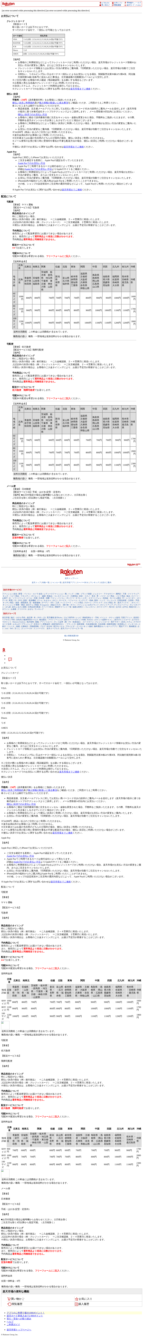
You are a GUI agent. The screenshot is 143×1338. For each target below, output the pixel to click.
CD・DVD (18, 600)
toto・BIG (9, 628)
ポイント (135, 603)
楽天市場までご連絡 (80, 89)
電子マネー (115, 622)
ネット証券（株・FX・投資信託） (68, 622)
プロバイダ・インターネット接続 (79, 626)
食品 (128, 596)
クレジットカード (102, 622)
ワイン (53, 598)
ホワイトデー (102, 607)
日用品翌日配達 (34, 607)
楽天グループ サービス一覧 (72, 628)
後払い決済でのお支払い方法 (32, 114)
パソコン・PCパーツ (66, 598)
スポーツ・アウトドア (93, 603)
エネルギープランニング (23, 624)
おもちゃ (47, 600)
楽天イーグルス (53, 628)
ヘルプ (10, 1321)
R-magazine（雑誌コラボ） (51, 605)
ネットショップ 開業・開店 (14, 605)
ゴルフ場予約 (69, 617)
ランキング (94, 582)
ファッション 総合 (9, 594)
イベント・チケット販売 (110, 617)
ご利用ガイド (13, 1324)
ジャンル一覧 (56, 582)
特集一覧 (45, 582)
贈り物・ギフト (69, 605)
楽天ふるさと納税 (19, 607)
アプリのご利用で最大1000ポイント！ (26, 1313)
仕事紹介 (24, 626)
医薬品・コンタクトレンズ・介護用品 (62, 596)
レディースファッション (54, 594)
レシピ (78, 617)
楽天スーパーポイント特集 (75, 620)
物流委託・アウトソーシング (51, 620)
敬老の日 (132, 607)
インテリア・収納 (85, 600)
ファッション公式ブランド (88, 605)
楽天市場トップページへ (19, 1330)
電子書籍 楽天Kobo (54, 617)
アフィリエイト (46, 622)
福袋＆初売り (78, 607)
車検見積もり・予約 (90, 617)
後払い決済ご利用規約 (23, 103)
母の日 (112, 607)
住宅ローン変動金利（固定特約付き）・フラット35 (55, 624)
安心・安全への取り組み (19, 1318)
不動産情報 (34, 626)
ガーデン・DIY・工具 (50, 603)
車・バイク (101, 596)
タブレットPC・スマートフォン (88, 598)
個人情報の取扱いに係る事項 (53, 103)
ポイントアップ (106, 605)
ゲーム (40, 600)
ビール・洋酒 (32, 598)
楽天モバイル (58, 626)
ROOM (49, 626)
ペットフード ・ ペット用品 (71, 603)
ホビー (55, 600)
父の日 (118, 607)
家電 (11, 600)
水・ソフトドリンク (17, 598)
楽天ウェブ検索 (32, 605)
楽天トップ (36, 582)
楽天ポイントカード (122, 620)
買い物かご (17, 1298)
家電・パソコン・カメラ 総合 (30, 594)
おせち (30, 609)
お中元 (125, 607)
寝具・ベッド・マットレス (105, 600)
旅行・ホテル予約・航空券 (22, 617)
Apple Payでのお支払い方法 (31, 163)
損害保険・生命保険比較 (87, 624)
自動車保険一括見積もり (117, 624)
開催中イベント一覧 (63, 607)
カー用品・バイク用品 (116, 596)
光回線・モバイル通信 (112, 598)
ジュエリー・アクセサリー (104, 594)
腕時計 (118, 594)
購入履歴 (83, 1304)
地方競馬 (30, 622)
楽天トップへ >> (71, 578)
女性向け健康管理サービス (27, 620)
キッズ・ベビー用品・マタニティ (16, 596)
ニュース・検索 (13, 626)
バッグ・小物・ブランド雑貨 (80, 594)
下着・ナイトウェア (131, 594)
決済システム (126, 622)
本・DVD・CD (40, 617)
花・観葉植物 (34, 603)
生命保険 (101, 624)
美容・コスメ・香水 (87, 596)
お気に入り (85, 1298)
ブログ (42, 626)
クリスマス (22, 609)
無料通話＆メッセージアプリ (106, 626)
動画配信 (132, 626)
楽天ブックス (123, 603)
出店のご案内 (105, 582)
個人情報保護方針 (71, 636)
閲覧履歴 (17, 1304)
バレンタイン (90, 607)
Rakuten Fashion (19, 622)
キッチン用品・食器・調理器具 (15, 603)
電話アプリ (123, 626)
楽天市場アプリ (69, 582)
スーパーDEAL (83, 582)
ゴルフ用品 (108, 603)
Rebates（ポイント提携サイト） (100, 620)
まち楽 (8, 607)
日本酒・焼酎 (44, 598)
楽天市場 (5, 617)
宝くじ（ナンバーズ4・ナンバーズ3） (30, 628)
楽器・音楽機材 (29, 600)
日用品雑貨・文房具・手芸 (128, 600)
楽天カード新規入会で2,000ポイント (25, 1316)
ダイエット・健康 (38, 596)
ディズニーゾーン (121, 605)
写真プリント (126, 617)
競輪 (37, 622)
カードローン (88, 622)
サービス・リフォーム (68, 600)
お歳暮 (13, 609)
